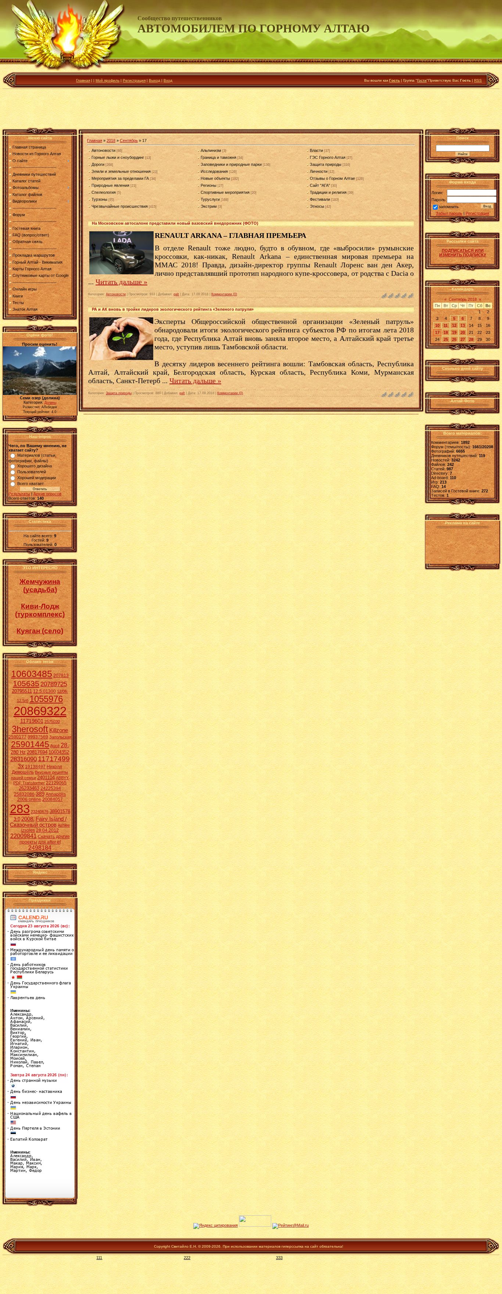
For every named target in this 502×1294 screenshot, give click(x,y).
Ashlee (64, 825)
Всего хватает (30, 483)
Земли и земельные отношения (121, 171)
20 (462, 332)
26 (454, 339)
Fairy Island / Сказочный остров (38, 822)
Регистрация (134, 80)
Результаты (19, 494)
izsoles (28, 830)
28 (471, 339)
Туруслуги (210, 199)
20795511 (22, 691)
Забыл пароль (449, 213)
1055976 (46, 699)
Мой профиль (107, 80)
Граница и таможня (218, 157)
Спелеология (104, 192)
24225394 (50, 788)
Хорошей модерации (36, 477)
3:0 (17, 819)
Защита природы (325, 164)
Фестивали (320, 199)
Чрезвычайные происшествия (120, 206)
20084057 (52, 799)
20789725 (53, 684)
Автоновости (103, 150)
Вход (168, 80)
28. (65, 745)
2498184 (39, 848)
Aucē (55, 746)
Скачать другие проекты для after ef (44, 839)
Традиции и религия (328, 192)
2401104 (46, 777)
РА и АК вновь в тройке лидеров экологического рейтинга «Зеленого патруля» (173, 309)
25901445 (30, 744)
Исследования (214, 171)
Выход (154, 80)
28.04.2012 (47, 830)
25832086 (24, 794)
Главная (83, 80)
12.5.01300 (44, 691)
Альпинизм (211, 150)
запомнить (449, 207)
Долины (50, 402)
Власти (316, 150)
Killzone (58, 730)
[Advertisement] (251, 109)
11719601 (31, 721)
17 (437, 332)
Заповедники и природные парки (231, 164)
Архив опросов (47, 494)
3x (21, 766)
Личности (318, 171)
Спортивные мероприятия (225, 192)
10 (437, 325)
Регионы (208, 185)
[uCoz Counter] (255, 1225)
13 (462, 325)
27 (462, 339)
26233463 (29, 788)
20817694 (37, 752)
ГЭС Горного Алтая (327, 157)
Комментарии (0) (224, 294)
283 (20, 809)
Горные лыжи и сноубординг (118, 157)
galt (176, 294)
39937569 (38, 736)
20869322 (40, 711)
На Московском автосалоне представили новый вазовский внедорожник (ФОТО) (175, 223)
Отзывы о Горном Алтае (332, 178)
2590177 (17, 736)
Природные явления (110, 185)
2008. (28, 819)
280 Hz (18, 752)
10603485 (31, 674)
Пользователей (31, 472)
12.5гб (22, 700)
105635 (26, 683)
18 (446, 332)
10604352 (59, 752)
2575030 (52, 721)
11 (446, 325)
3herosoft (30, 729)
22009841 (23, 836)
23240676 (40, 811)
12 (454, 325)
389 (40, 794)
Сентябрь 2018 (463, 299)
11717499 (54, 759)
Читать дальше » (121, 282)
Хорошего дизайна (34, 466)
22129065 (56, 782)
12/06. (62, 691)
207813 (61, 675)
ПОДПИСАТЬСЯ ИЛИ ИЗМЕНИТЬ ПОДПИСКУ (462, 252)
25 (446, 339)
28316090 (23, 759)
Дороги (98, 164)
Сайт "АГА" (320, 185)
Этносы (317, 206)
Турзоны (99, 199)
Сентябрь (129, 140)
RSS (478, 80)
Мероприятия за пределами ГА (120, 178)
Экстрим (209, 206)
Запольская (60, 737)
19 (454, 332)
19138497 (35, 766)
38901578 (60, 811)
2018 (111, 140)
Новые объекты (215, 178)
